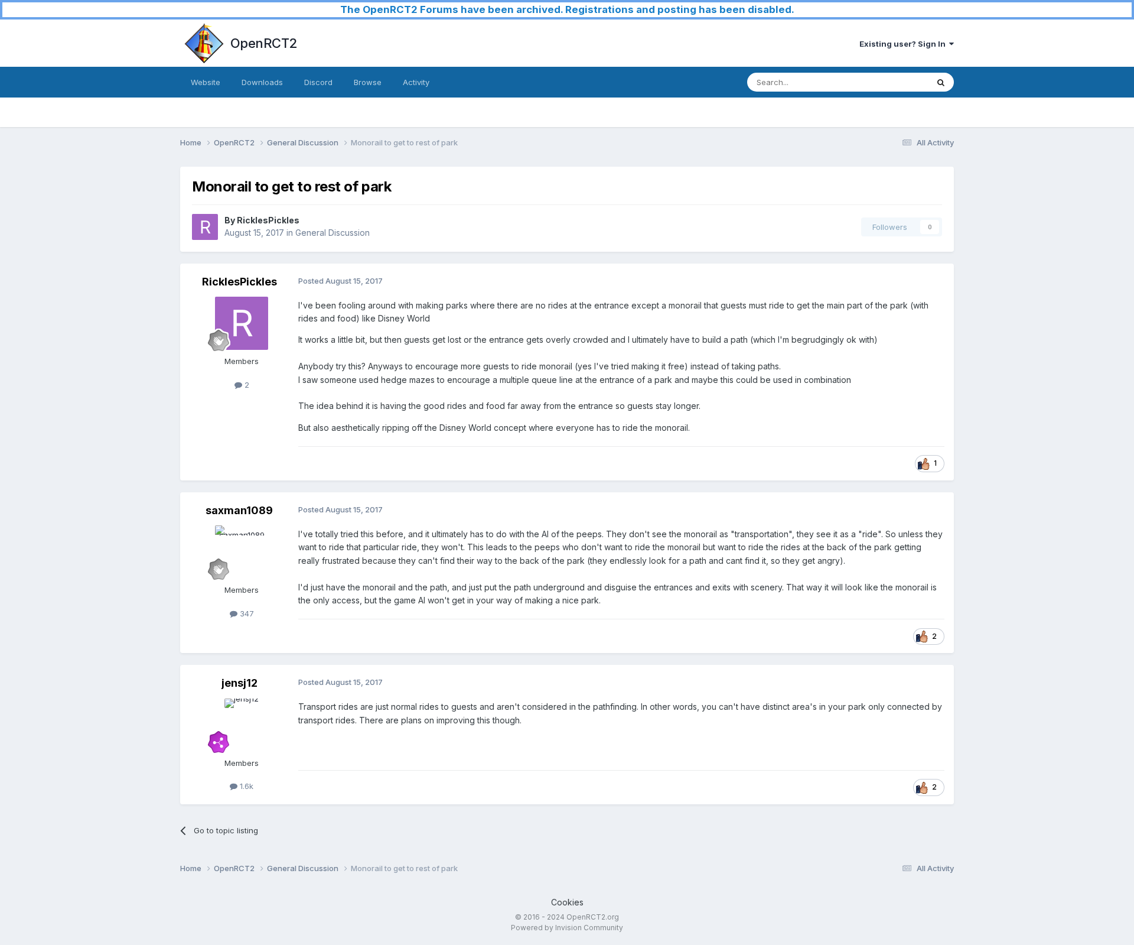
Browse (368, 82)
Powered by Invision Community (567, 927)
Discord (318, 82)
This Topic (893, 81)
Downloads (262, 82)
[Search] (941, 82)
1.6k (245, 786)
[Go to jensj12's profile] (241, 725)
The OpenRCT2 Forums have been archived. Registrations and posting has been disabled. (567, 9)
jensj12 (239, 683)
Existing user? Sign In (904, 43)
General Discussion (332, 233)
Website (205, 82)
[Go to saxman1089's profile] (241, 552)
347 (245, 613)
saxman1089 (239, 510)
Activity (416, 82)
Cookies (567, 902)
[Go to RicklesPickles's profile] (205, 227)
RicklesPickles (268, 220)
